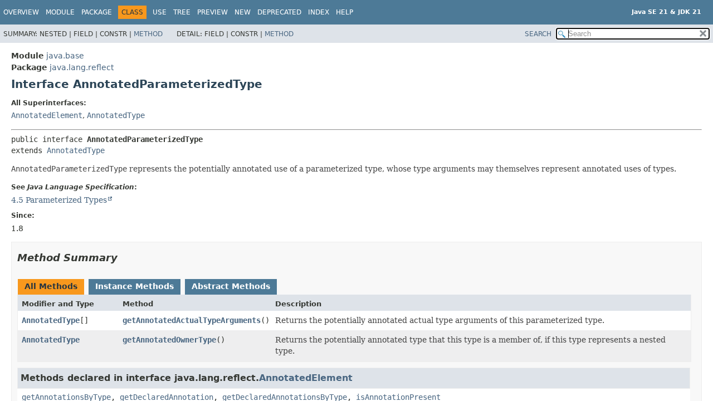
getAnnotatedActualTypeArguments (192, 320)
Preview (212, 12)
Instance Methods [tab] (134, 286)
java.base (65, 55)
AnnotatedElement (46, 115)
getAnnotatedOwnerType (169, 339)
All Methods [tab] (51, 286)
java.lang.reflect (82, 67)
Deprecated (279, 12)
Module (60, 12)
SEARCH (538, 34)
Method (148, 34)
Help (344, 12)
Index (318, 12)
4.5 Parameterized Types (59, 199)
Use (160, 12)
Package (96, 12)
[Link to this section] (125, 257)
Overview (21, 12)
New (243, 12)
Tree (182, 12)
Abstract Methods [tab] (231, 286)
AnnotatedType (116, 115)
